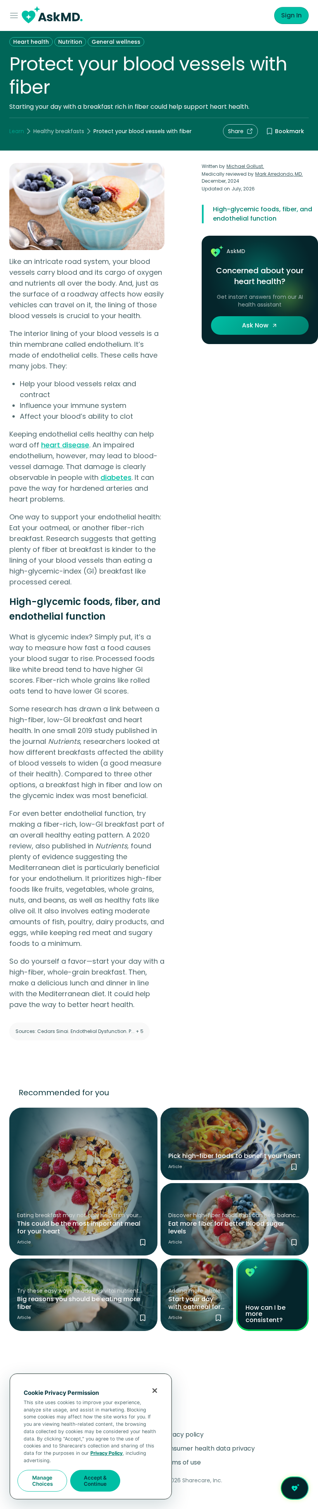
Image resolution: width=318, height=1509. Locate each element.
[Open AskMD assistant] (295, 1488)
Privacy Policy (106, 1453)
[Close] (154, 1390)
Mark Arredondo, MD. (279, 174)
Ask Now (255, 325)
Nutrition (70, 42)
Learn (16, 131)
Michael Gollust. (245, 166)
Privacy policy (182, 1434)
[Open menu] (15, 15)
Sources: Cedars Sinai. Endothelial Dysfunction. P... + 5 (79, 1031)
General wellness (116, 42)
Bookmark (289, 131)
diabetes (115, 477)
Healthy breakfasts (58, 131)
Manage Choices (42, 1481)
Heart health (31, 42)
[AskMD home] (52, 15)
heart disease (65, 445)
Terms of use (181, 1462)
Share (236, 131)
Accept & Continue (95, 1481)
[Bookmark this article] (143, 1242)
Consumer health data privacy (208, 1448)
